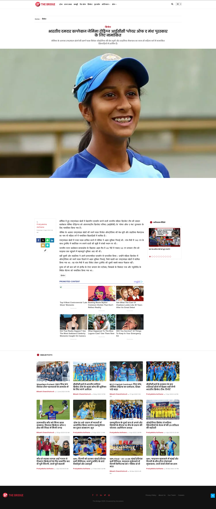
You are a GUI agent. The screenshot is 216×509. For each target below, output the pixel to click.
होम (60, 4)
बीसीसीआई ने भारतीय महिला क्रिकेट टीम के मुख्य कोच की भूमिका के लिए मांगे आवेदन (89, 387)
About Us (162, 495)
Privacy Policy (151, 495)
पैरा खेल (83, 4)
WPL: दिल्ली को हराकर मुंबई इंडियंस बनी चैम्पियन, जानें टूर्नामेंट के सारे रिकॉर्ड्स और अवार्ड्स (89, 461)
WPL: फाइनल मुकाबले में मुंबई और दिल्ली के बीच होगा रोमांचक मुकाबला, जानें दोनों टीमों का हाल (162, 461)
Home (37, 19)
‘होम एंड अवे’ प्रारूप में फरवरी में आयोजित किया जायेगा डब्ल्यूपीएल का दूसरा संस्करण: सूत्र (89, 425)
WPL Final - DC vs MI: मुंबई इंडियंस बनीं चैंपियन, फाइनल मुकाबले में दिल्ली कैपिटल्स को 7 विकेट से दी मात (126, 462)
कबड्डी (76, 4)
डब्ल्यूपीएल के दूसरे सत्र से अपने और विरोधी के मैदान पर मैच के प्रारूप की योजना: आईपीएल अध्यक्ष (126, 425)
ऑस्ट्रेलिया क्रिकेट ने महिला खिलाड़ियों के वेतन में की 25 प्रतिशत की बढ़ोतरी (162, 425)
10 (170, 256)
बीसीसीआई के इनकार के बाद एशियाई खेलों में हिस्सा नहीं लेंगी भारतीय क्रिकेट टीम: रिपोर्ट (160, 387)
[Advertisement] (108, 196)
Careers (181, 495)
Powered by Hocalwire (115, 501)
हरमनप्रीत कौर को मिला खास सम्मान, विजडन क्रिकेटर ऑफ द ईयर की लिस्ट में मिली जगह (51, 425)
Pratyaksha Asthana (154, 394)
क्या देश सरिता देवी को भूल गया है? (159, 249)
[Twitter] (43, 240)
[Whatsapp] (47, 240)
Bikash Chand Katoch (45, 391)
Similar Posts (46, 355)
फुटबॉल (97, 4)
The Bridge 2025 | (99, 501)
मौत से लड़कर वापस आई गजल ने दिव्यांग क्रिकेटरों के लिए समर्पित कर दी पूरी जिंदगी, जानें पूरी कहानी (53, 461)
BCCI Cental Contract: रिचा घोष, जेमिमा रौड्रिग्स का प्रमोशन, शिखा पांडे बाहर (126, 387)
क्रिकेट (90, 4)
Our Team (172, 495)
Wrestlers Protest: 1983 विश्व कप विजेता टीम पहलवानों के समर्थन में (53, 385)
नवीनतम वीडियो (159, 222)
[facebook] (38, 240)
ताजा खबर (68, 4)
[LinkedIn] (52, 240)
